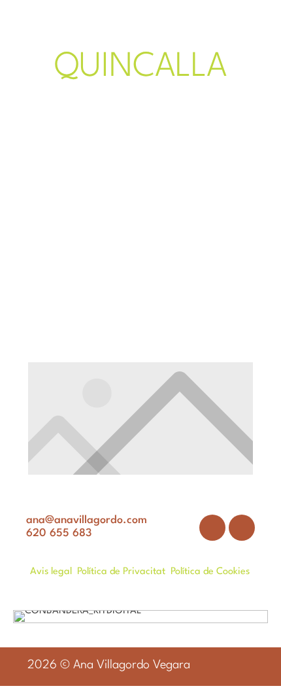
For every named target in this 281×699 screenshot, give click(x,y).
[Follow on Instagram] (242, 528)
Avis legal (51, 572)
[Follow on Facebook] (212, 528)
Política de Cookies (210, 572)
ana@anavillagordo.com (86, 520)
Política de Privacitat (121, 572)
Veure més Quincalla (140, 287)
